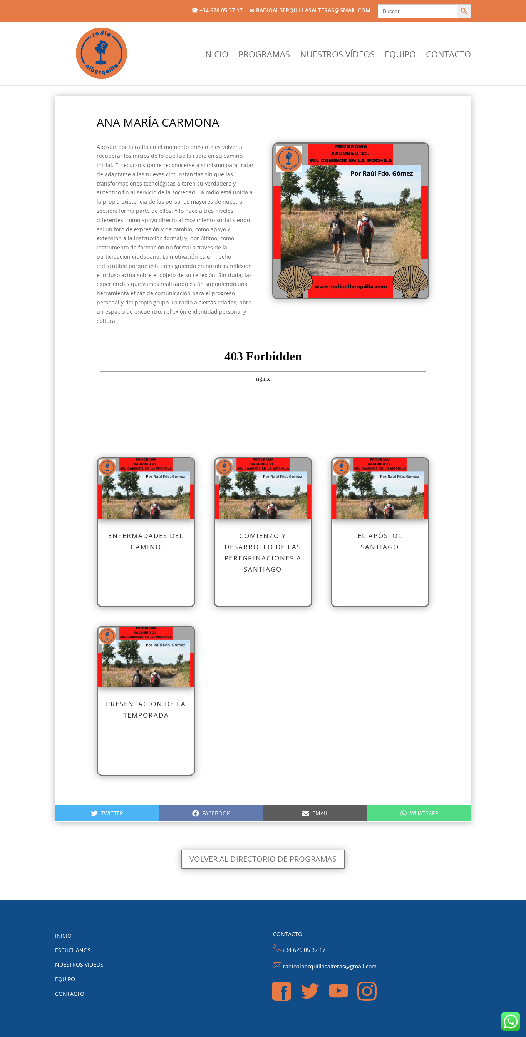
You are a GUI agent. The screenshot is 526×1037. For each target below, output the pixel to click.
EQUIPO (400, 55)
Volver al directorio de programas (263, 859)
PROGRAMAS (264, 55)
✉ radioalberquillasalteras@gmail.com (310, 11)
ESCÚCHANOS (73, 950)
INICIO (215, 55)
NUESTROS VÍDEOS (337, 55)
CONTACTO (448, 55)
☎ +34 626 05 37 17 (217, 11)
